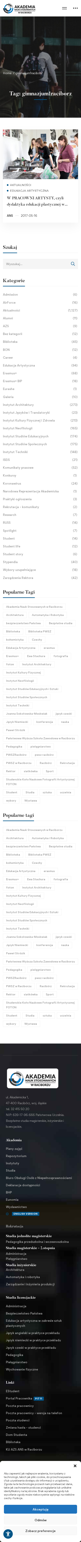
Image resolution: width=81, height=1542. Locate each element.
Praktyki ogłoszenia (40, 499)
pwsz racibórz (44, 754)
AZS (40, 326)
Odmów (41, 1520)
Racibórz (46, 763)
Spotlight (40, 531)
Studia (30, 792)
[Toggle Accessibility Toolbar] (8, 1534)
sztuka (47, 792)
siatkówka (31, 771)
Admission (40, 294)
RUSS (40, 523)
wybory (11, 800)
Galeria (40, 397)
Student (40, 538)
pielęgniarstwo (40, 746)
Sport (50, 771)
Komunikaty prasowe (40, 467)
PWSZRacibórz (16, 754)
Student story (40, 554)
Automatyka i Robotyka (48, 615)
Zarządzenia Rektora (40, 578)
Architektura (15, 615)
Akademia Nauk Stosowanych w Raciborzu (34, 606)
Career (40, 357)
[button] (75, 1466)
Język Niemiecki (17, 721)
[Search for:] (40, 264)
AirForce (40, 302)
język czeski (64, 713)
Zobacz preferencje (40, 1531)
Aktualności (40, 310)
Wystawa (30, 800)
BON (40, 350)
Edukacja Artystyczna (40, 365)
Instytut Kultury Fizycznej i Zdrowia (40, 420)
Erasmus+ (40, 373)
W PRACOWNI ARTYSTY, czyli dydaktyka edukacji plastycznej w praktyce (36, 204)
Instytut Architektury (40, 405)
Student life (40, 546)
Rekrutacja (67, 763)
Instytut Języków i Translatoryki (40, 412)
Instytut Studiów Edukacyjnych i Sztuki (32, 689)
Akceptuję (40, 1509)
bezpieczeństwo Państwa (23, 623)
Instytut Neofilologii (40, 428)
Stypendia (40, 562)
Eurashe (40, 389)
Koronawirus (40, 483)
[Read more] (40, 132)
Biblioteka (40, 342)
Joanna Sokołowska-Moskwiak (26, 713)
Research (40, 515)
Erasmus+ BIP (40, 381)
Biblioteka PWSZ (39, 631)
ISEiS (40, 460)
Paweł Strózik (15, 730)
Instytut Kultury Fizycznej (23, 672)
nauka (65, 721)
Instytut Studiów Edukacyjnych (40, 436)
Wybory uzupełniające (40, 570)
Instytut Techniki (40, 452)
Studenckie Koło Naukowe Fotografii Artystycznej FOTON (40, 782)
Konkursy (40, 475)
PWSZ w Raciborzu (18, 763)
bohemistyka (15, 639)
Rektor (11, 771)
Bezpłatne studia (60, 623)
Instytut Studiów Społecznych (40, 444)
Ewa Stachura (36, 656)
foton (10, 664)
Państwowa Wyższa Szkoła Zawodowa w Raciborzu (40, 738)
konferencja (44, 721)
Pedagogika (14, 746)
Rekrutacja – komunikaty (40, 507)
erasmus (49, 647)
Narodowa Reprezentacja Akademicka (40, 491)
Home (7, 73)
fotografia (60, 656)
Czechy (37, 639)
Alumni (40, 318)
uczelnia (65, 792)
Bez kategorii (40, 334)
